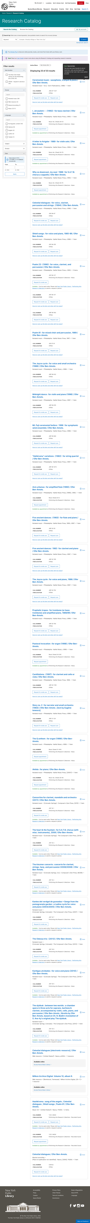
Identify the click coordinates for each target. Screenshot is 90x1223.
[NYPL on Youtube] (82, 1206)
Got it (86, 77)
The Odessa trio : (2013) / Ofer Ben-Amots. (52, 939)
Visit (66, 9)
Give (71, 9)
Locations (49, 3)
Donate (81, 3)
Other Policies (56, 1192)
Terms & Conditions (57, 1195)
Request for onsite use (40, 98)
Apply (14, 174)
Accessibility (36, 1190)
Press (34, 1192)
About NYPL (74, 1192)
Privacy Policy (56, 1190)
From (6, 164)
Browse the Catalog (26, 29)
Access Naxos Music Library (42, 1064)
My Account (38, 3)
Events (61, 9)
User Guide (20, 58)
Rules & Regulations (77, 1190)
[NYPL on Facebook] (71, 1206)
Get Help (77, 9)
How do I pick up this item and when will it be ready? (47, 102)
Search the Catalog (10, 29)
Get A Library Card (58, 3)
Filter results (9, 66)
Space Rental (37, 1198)
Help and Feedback (83, 1221)
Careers (35, 1195)
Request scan (54, 98)
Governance (55, 1198)
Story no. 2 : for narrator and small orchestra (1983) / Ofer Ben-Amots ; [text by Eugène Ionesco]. (52, 707)
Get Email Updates (70, 3)
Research (47, 9)
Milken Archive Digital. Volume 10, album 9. (52, 1076)
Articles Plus (13, 52)
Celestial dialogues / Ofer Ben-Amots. (49, 1154)
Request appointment (40, 128)
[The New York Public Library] (9, 5)
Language (74, 1195)
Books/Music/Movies (35, 9)
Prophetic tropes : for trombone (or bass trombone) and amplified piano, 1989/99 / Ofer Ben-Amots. (54, 612)
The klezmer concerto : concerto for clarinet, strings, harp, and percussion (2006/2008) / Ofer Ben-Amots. (55, 867)
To (16, 164)
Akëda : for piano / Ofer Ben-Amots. (48, 769)
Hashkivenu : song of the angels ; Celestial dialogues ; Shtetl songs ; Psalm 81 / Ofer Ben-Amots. (53, 1104)
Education (54, 9)
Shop (87, 3)
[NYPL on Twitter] (74, 1206)
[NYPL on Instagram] (78, 1206)
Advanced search (82, 42)
